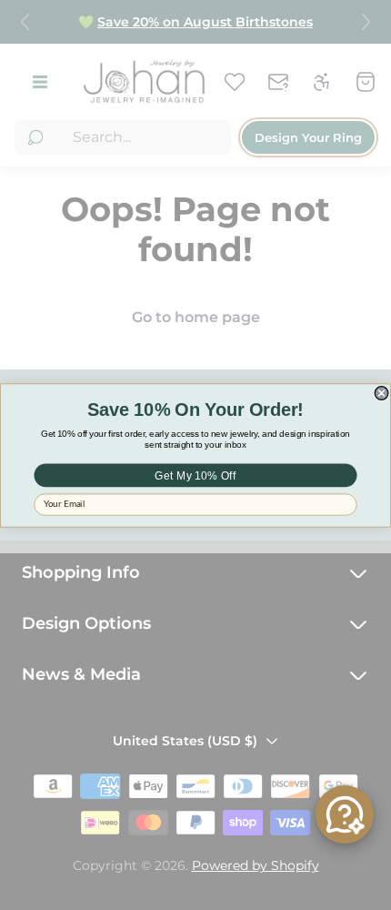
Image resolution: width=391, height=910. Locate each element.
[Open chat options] (345, 814)
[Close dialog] (381, 392)
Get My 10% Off (195, 475)
